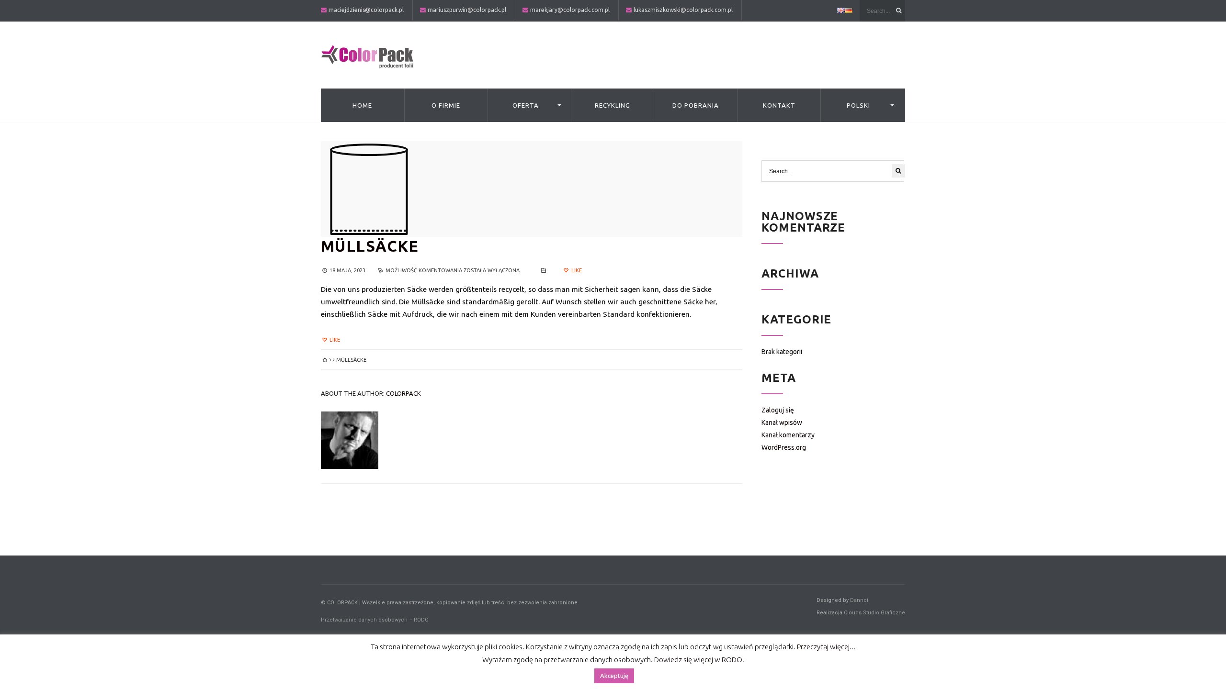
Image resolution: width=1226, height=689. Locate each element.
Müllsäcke (370, 246)
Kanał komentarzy (788, 435)
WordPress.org (783, 447)
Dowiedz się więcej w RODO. (699, 660)
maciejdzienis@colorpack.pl (366, 10)
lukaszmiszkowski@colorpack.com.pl (683, 10)
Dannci (859, 600)
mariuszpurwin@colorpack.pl (467, 10)
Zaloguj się (777, 410)
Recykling (612, 105)
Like (575, 270)
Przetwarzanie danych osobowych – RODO (375, 620)
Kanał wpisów (781, 422)
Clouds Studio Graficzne (874, 613)
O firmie (445, 105)
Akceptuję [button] (614, 675)
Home (362, 105)
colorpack (403, 393)
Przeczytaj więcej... (826, 647)
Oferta (525, 105)
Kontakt (779, 105)
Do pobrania (695, 105)
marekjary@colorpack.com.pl (570, 10)
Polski (858, 105)
